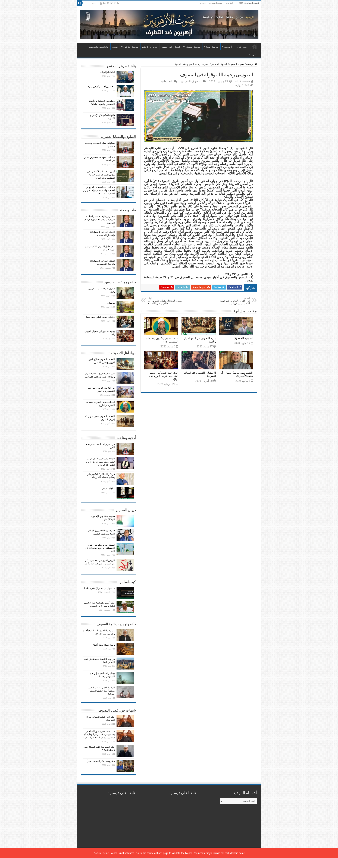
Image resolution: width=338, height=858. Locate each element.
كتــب (115, 47)
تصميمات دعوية (215, 3)
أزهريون (228, 47)
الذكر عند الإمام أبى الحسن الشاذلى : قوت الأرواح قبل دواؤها (163, 376)
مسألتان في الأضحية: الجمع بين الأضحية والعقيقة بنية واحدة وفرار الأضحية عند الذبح (99, 190)
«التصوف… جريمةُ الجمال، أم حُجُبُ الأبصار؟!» (237, 374)
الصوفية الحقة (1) (243, 338)
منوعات (202, 3)
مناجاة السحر (108, 488)
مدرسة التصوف (193, 47)
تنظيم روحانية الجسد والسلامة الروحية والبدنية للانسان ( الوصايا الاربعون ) (99, 219)
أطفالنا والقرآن (107, 72)
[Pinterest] (108, 3)
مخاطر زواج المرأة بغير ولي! (101, 86)
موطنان (111, 302)
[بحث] (79, 3)
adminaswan (242, 81)
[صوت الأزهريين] (169, 24)
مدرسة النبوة (212, 47)
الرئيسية (229, 3)
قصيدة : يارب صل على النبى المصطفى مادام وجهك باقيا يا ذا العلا (100, 547)
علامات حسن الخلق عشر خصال (100, 317)
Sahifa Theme (101, 853)
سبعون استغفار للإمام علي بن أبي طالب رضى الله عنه (165, 301)
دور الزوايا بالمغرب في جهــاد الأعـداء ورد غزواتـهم (235, 301)
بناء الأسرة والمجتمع (98, 47)
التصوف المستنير (219, 64)
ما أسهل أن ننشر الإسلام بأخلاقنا (99, 588)
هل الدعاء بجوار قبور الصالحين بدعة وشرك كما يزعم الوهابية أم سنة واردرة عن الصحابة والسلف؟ (99, 734)
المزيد (254, 54)
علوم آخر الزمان (150, 47)
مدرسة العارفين (130, 47)
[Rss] (118, 3)
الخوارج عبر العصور (171, 47)
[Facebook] (115, 3)
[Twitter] (111, 3)
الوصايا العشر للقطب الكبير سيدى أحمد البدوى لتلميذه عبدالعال (102, 690)
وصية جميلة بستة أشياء (104, 644)
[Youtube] (100, 3)
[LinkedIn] (104, 3)
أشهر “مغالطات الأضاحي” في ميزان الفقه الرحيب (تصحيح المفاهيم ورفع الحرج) (101, 174)
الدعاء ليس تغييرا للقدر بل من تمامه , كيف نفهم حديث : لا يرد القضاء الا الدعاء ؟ (100, 461)
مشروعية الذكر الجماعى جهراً (101, 761)
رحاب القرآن (242, 47)
